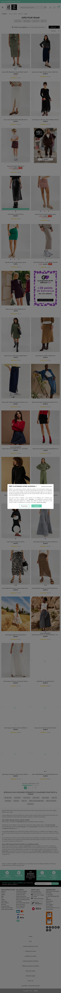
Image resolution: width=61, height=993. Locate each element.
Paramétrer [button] (31, 499)
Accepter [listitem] (36, 506)
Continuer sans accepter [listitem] (46, 486)
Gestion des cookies (41, 502)
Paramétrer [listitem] (24, 506)
